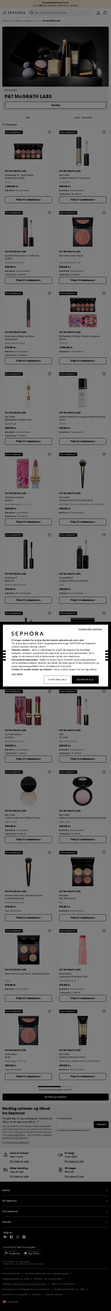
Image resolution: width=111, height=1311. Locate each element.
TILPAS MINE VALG (57, 679)
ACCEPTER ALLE (85, 679)
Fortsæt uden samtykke (90, 629)
